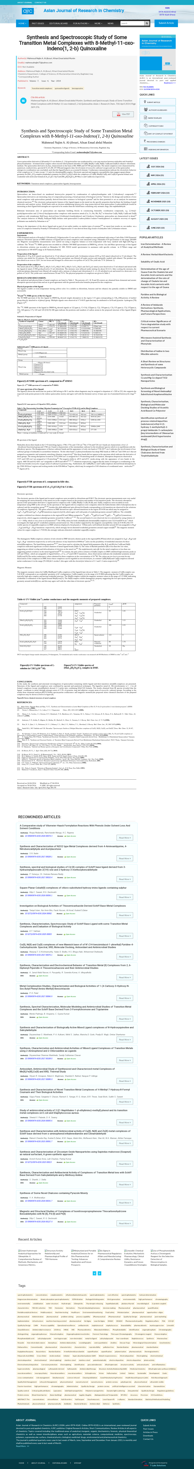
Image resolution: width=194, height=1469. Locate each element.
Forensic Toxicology (100, 1334)
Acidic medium (55, 1356)
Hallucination (112, 1373)
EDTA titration (77, 1299)
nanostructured (82, 1382)
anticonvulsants (143, 1365)
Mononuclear (162, 1338)
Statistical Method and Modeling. (157, 1399)
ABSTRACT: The (24, 1399)
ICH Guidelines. (157, 1395)
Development (154, 1373)
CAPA (36, 1325)
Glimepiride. (78, 1303)
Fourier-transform (24, 1386)
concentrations (41, 1295)
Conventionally (36, 1347)
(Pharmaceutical (99, 1317)
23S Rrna (57, 1330)
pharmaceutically (54, 1404)
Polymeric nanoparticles (95, 1391)
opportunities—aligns (155, 1312)
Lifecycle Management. (48, 1382)
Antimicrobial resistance (42, 1330)
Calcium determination (147, 1295)
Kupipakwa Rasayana (25, 1351)
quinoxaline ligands (62, 88)
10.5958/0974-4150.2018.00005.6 (38, 1121)
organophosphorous (39, 1334)
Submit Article (166, 22)
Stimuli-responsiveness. (108, 1356)
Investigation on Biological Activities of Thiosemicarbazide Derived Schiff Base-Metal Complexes (73, 905)
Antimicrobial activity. (68, 1343)
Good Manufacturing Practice (111, 1378)
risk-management (42, 1378)
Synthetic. (116, 1404)
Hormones (59, 1308)
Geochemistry (164, 1343)
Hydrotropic (66, 1303)
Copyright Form (155, 126)
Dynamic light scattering (116, 1391)
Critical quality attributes (41, 1391)
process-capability (83, 1317)
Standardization (123, 1347)
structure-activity (127, 1365)
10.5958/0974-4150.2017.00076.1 (38, 955)
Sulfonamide (72, 1369)
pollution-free (108, 1347)
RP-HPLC (124, 1395)
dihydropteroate (111, 1365)
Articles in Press (150, 1432)
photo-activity (149, 1360)
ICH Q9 (171, 1321)
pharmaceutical (139, 1308)
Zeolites (113, 1343)
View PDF (125, 114)
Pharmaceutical (124, 1308)
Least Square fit (108, 1399)
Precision (144, 1395)
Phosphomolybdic (119, 1330)
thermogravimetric (152, 1351)
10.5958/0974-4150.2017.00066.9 (38, 996)
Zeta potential (133, 1391)
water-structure (52, 1303)
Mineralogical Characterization (144, 1343)
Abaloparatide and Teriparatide (106, 1395)
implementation (23, 1321)
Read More (124, 838)
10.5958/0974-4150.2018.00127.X (39, 1222)
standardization (152, 1347)
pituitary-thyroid (128, 1303)
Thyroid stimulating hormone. (89, 1308)
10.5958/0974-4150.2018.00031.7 (38, 1201)
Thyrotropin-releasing (94, 1303)
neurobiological (143, 1303)
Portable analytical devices (27, 1312)
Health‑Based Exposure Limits (137, 1378)
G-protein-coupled (159, 1303)
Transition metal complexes (42, 88)
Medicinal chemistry (137, 1369)
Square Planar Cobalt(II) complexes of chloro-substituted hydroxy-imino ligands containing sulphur (73, 887)
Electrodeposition (127, 1356)
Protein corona (23, 1395)
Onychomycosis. (93, 1399)
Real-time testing (61, 1312)
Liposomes (58, 1391)
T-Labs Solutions (158, 1465)
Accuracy (134, 1395)
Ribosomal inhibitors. (102, 1330)
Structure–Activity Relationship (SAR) (113, 1369)
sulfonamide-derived (56, 1369)
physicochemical (66, 1382)
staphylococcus (112, 1325)
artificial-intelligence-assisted (123, 1386)
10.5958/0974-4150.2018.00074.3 (38, 836)
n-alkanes (121, 1399)
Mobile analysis (46, 1312)
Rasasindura (41, 1351)
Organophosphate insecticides (78, 1334)
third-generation (113, 1299)
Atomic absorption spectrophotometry (55, 1299)
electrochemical (156, 1356)
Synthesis (150, 1338)
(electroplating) (55, 1360)
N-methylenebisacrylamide (74, 1351)
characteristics (23, 1308)
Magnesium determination (27, 1299)
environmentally (129, 1299)
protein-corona (112, 1382)
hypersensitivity (24, 1369)
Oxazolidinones (23, 1330)
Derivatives (70, 1308)
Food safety (110, 1312)
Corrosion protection (49, 1365)
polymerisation (120, 1351)
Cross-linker (41, 1356)
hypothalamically (112, 1303)
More (98, 23)
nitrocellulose (52, 1399)
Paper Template (154, 118)
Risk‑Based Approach (159, 1378)
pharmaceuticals (135, 1351)
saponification (92, 1351)
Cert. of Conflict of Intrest (160, 134)
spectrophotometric (25, 1295)
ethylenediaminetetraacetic (76, 1295)
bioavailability (126, 1325)
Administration (37, 1317)
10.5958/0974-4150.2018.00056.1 (38, 895)
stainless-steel (70, 1360)
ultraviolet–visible (157, 1382)
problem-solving (67, 1317)
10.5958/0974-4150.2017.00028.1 (38, 857)
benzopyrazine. (77, 88)
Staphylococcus (137, 1338)
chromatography (161, 1299)
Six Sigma (87, 1321)
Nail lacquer (79, 1399)
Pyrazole (21, 1343)
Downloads (148, 1435)
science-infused (73, 1378)
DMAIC (110, 1321)
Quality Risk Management (27, 1382)
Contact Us (40, 2)
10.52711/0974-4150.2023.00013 (38, 1162)
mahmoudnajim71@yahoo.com (38, 62)
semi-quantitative (100, 1343)
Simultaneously (58, 1378)
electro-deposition (116, 1360)
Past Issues (38, 23)
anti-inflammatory (158, 1365)
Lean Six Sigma (99, 1321)
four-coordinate (122, 1338)
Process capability (47, 1325)
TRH (50, 1308)
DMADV (119, 1321)
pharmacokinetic (140, 1325)
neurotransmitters (25, 1373)
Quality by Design (24, 1325)
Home (22, 23)
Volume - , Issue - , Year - (45, 81)
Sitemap (77, 1463)
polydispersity (126, 1382)
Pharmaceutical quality (134, 1321)
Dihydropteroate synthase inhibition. (162, 1369)
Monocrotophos (161, 1334)
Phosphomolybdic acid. (26, 1338)
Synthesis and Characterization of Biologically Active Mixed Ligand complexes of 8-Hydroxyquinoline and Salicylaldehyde (77, 1029)
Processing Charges (155, 142)
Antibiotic (67, 1404)
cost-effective (113, 1295)
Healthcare (75, 1312)
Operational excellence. (66, 1325)
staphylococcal (97, 1325)
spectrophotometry (97, 1295)
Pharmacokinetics (84, 1330)
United (122, 1373)
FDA (163, 1321)
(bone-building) (55, 1395)
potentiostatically (99, 1360)
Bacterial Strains (80, 1404)
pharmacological (39, 1369)
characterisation (144, 1386)
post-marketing (160, 1317)
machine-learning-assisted (56, 1321)
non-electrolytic (76, 1338)
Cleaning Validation (90, 1378)
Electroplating (142, 1356)
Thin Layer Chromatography (121, 1334)
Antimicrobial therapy (88, 1369)
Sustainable (141, 1373)
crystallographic (85, 1343)
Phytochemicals (23, 1404)
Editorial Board (59, 23)
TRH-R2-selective (38, 1308)
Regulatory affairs (152, 1321)
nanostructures (97, 1382)
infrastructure (37, 1321)
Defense (106, 1404)
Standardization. (55, 1351)
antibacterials (83, 1325)
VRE (73, 1330)
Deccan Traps (125, 1343)
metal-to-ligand (91, 1338)
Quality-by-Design (130, 1317)
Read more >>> (170, 83)
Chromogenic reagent (143, 1334)
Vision (101, 1373)
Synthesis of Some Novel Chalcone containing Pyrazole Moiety (54, 1193)
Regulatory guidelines (165, 1391)
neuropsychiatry (41, 1373)
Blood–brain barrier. (39, 1395)
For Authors (80, 23)
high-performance (145, 1299)
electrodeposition (24, 1360)
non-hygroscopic (60, 1338)
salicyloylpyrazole (44, 1338)
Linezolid (170, 1325)
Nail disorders (66, 1399)
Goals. (164, 1373)
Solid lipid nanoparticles (74, 1391)
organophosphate (149, 1330)
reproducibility (94, 1347)
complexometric (57, 1295)
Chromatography (165, 1330)
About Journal (24, 2)
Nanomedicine (159, 1386)
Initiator (67, 1356)
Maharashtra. (23, 1347)
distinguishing (23, 1334)
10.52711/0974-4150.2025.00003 (38, 934)
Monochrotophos (56, 1334)
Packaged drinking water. (95, 1299)
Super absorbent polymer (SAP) (84, 1356)
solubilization (38, 1303)
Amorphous (52, 1343)
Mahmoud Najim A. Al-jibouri (39, 58)
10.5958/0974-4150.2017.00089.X (39, 1079)
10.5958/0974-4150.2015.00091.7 (38, 1141)
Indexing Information (158, 149)
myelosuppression (157, 1325)
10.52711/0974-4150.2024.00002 (38, 913)
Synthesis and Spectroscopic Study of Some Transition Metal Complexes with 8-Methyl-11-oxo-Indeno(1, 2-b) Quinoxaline (77, 43)
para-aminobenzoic (95, 1365)
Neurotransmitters (57, 1373)
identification (134, 1330)
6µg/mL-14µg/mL (85, 1395)
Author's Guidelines (157, 110)
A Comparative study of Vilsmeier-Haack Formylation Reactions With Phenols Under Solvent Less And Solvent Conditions (75, 827)
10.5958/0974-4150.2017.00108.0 (38, 1058)
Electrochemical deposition (28, 1365)
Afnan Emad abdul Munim (64, 58)
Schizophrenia (90, 1373)
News (110, 23)
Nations (131, 1373)
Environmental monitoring (92, 1312)
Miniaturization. (123, 1312)
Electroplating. (66, 1365)
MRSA (66, 1330)
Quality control (23, 1391)
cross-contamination (25, 1378)
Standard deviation (135, 1399)
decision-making (109, 1308)
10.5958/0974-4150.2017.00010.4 (38, 877)
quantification (153, 1308)
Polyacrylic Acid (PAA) (26, 1356)
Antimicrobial (95, 1404)
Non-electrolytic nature (36, 1343)
